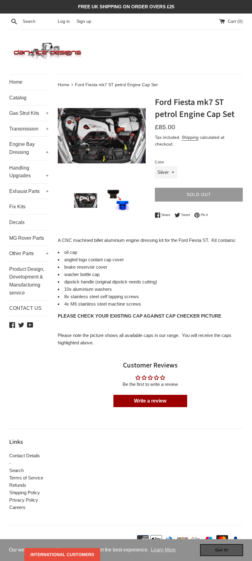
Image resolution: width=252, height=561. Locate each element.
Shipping (190, 137)
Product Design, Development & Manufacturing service (26, 280)
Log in (64, 21)
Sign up (84, 21)
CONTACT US (25, 308)
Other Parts (29, 253)
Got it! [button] (221, 549)
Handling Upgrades (29, 171)
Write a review (150, 400)
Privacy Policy (23, 500)
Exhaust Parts (29, 191)
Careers (17, 507)
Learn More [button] (163, 549)
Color (159, 162)
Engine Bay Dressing (29, 148)
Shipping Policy (24, 492)
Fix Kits (17, 206)
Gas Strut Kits (29, 113)
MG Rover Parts (26, 238)
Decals (17, 222)
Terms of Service (26, 477)
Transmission (29, 128)
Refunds (17, 485)
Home (15, 82)
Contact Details (24, 455)
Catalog (17, 97)
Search (16, 470)
